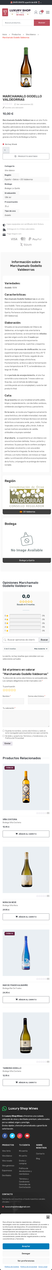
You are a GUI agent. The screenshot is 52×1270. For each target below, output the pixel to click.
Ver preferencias (26, 1261)
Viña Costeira (10, 819)
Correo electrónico (36, 696)
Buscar (42, 23)
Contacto (40, 1154)
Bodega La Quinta (12, 188)
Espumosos (7, 1170)
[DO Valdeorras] (27, 496)
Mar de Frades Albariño (15, 985)
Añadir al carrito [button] (28, 834)
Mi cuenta (23, 1151)
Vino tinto (6, 1151)
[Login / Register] (35, 12)
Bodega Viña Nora (10, 905)
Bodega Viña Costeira (12, 822)
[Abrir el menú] (48, 12)
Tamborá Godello (12, 1068)
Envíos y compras (23, 1162)
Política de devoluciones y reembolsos (25, 1171)
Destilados (6, 1175)
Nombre (7, 696)
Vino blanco (10, 170)
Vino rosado (7, 1161)
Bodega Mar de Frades (12, 988)
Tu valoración (9, 708)
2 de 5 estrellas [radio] (6, 690)
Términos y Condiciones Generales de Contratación (25, 1183)
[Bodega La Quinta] (27, 542)
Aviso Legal (42, 1267)
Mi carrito (23, 1156)
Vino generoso (8, 1166)
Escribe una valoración (14, 108)
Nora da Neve (9, 902)
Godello (8, 215)
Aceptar (26, 1246)
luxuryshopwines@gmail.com (17, 1207)
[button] (48, 1217)
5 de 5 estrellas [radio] (14, 690)
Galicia (16, 179)
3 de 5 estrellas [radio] (9, 690)
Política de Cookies (12, 1267)
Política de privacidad (28, 1267)
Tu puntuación (9, 686)
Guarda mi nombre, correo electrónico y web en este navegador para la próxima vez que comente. (26, 732)
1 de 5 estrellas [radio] (4, 690)
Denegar (26, 1253)
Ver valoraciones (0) (24, 104)
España (8, 179)
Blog (38, 1159)
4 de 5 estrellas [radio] (12, 690)
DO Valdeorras (27, 179)
